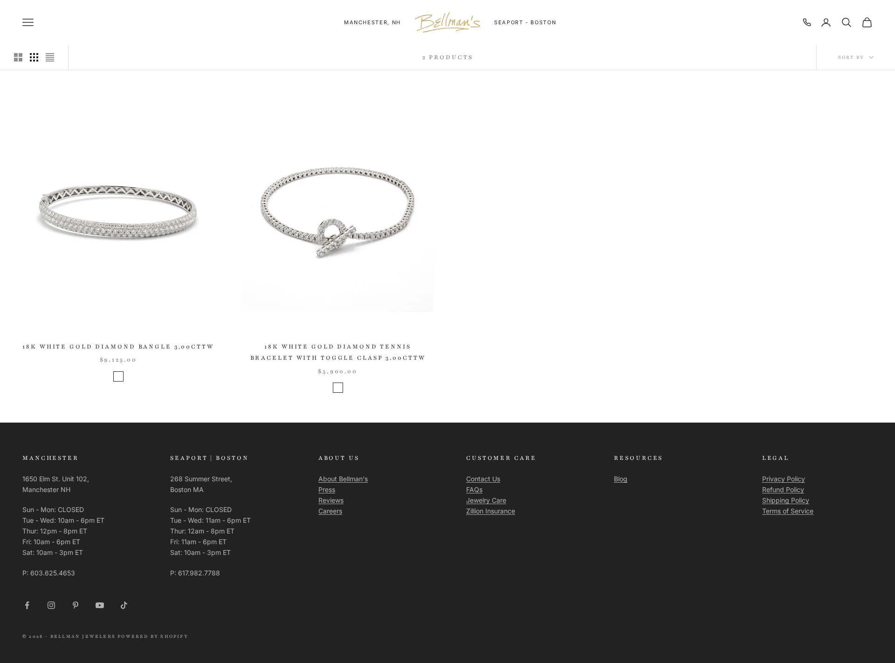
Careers (330, 511)
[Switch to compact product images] (50, 57)
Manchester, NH (372, 22)
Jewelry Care (486, 500)
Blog (620, 479)
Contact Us (483, 479)
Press (326, 489)
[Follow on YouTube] (99, 605)
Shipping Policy (785, 500)
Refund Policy (783, 489)
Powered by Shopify (152, 636)
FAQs (474, 489)
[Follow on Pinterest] (75, 605)
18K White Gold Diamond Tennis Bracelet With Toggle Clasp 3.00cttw (338, 352)
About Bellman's (343, 479)
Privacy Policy (783, 479)
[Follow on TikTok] (124, 605)
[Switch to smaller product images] (34, 57)
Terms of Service (787, 511)
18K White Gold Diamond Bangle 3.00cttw (117, 346)
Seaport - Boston (525, 22)
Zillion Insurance (490, 511)
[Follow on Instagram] (51, 605)
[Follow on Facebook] (27, 605)
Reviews (331, 500)
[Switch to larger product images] (18, 57)
